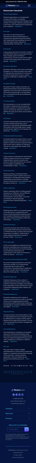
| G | (18, 371)
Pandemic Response (9, 277)
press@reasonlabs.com (18, 403)
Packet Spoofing (8, 171)
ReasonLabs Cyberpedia (12, 11)
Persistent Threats (9, 84)
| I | (22, 371)
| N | (4, 372)
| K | (27, 371)
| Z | (31, 372)
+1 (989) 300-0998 (22, 1)
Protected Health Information (12, 136)
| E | (13, 371)
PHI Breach (7, 118)
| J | (24, 371)
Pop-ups (6, 346)
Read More (18, 26)
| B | (7, 371)
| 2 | (13, 374)
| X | (27, 372)
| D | (11, 371)
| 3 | (15, 374)
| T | (18, 372)
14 (25, 366)
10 (17, 366)
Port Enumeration (9, 101)
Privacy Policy (18, 455)
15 (27, 366)
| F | (15, 371)
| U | (20, 372)
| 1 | (11, 374)
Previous (6, 366)
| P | (9, 372)
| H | (20, 371)
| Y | (29, 372)
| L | (29, 371)
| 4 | (18, 374)
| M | (31, 371)
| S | (15, 372)
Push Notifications (9, 329)
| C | (9, 371)
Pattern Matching (9, 188)
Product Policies (18, 452)
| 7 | (20, 374)
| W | (25, 372)
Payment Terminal (9, 225)
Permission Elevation (10, 66)
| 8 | (22, 374)
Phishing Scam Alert (9, 207)
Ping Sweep (7, 49)
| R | (13, 372)
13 (23, 366)
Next (31, 366)
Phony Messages (8, 242)
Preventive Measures (10, 294)
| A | (4, 371)
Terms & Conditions (18, 457)
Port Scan (6, 31)
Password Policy (8, 312)
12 (21, 366)
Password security (9, 153)
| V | (22, 372)
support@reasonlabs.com (18, 401)
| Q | (11, 372)
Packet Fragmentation (10, 14)
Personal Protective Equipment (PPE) (15, 259)
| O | (7, 372)
